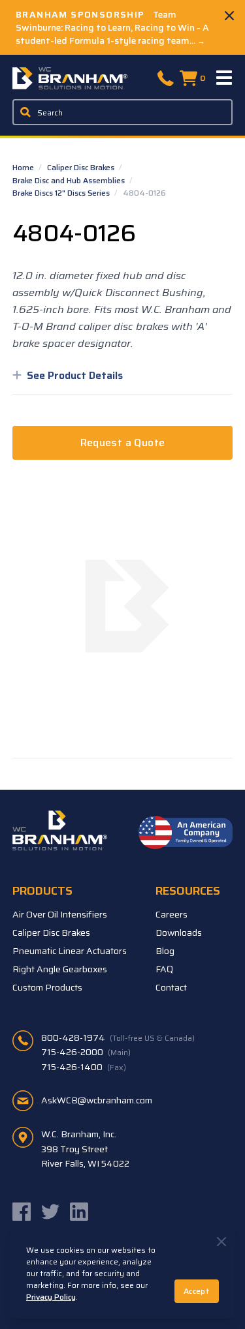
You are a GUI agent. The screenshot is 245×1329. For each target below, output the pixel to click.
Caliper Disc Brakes (81, 167)
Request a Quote (122, 442)
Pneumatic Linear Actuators (69, 951)
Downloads (178, 932)
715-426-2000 (86, 1052)
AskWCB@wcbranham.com (96, 1100)
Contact (171, 987)
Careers (171, 914)
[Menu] (225, 78)
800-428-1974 (118, 1037)
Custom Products (47, 987)
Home (24, 167)
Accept (197, 1291)
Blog (164, 951)
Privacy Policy (51, 1297)
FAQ (164, 969)
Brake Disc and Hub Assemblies (69, 180)
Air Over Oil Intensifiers (59, 914)
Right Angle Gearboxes (59, 969)
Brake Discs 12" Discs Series (62, 193)
